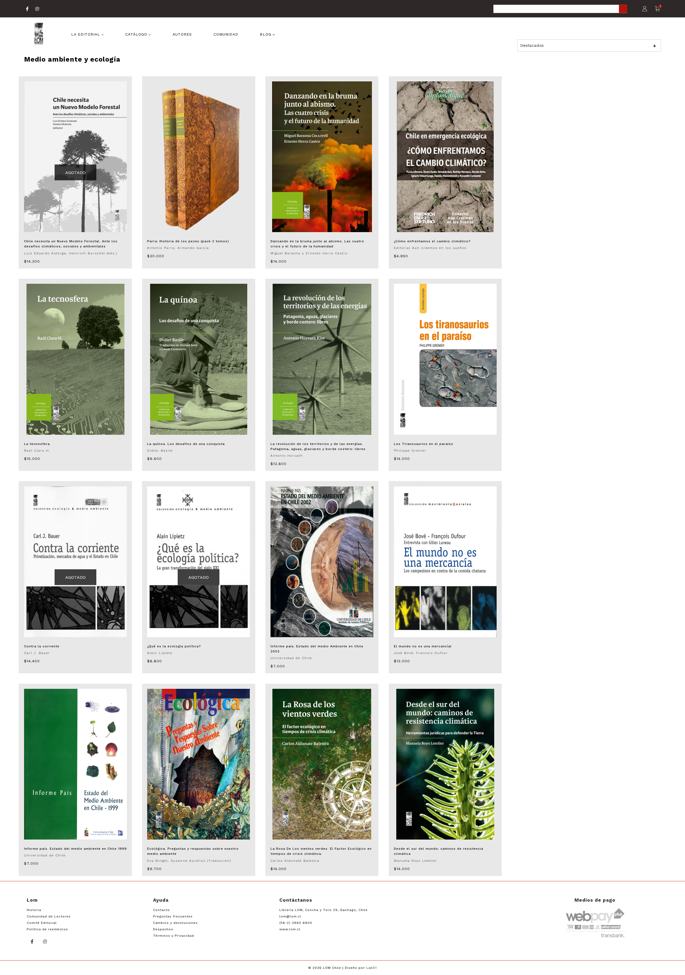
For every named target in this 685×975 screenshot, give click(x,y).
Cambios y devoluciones (175, 923)
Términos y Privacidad (173, 936)
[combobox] (560, 9)
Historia (34, 910)
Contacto (161, 910)
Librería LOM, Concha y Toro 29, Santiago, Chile (323, 910)
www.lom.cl (289, 929)
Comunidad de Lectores (49, 916)
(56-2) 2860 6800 (295, 923)
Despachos (163, 929)
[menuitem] (87, 34)
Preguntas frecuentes (173, 916)
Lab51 (371, 968)
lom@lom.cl (290, 916)
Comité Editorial (42, 923)
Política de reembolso (47, 929)
